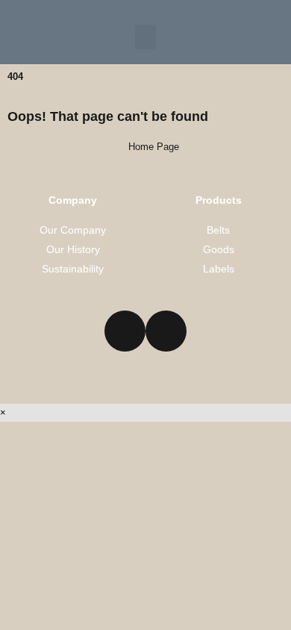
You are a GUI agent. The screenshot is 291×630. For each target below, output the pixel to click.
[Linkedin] (125, 331)
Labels (218, 269)
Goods (218, 249)
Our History (73, 249)
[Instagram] (166, 331)
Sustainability (73, 269)
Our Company (73, 230)
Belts (218, 230)
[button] (145, 37)
